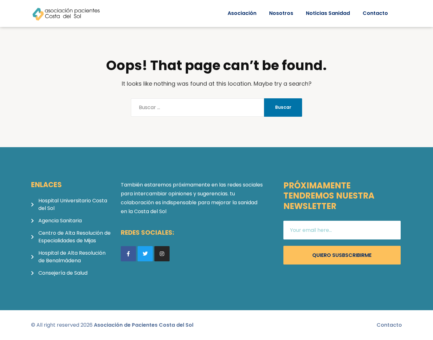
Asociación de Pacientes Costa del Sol (143, 325)
